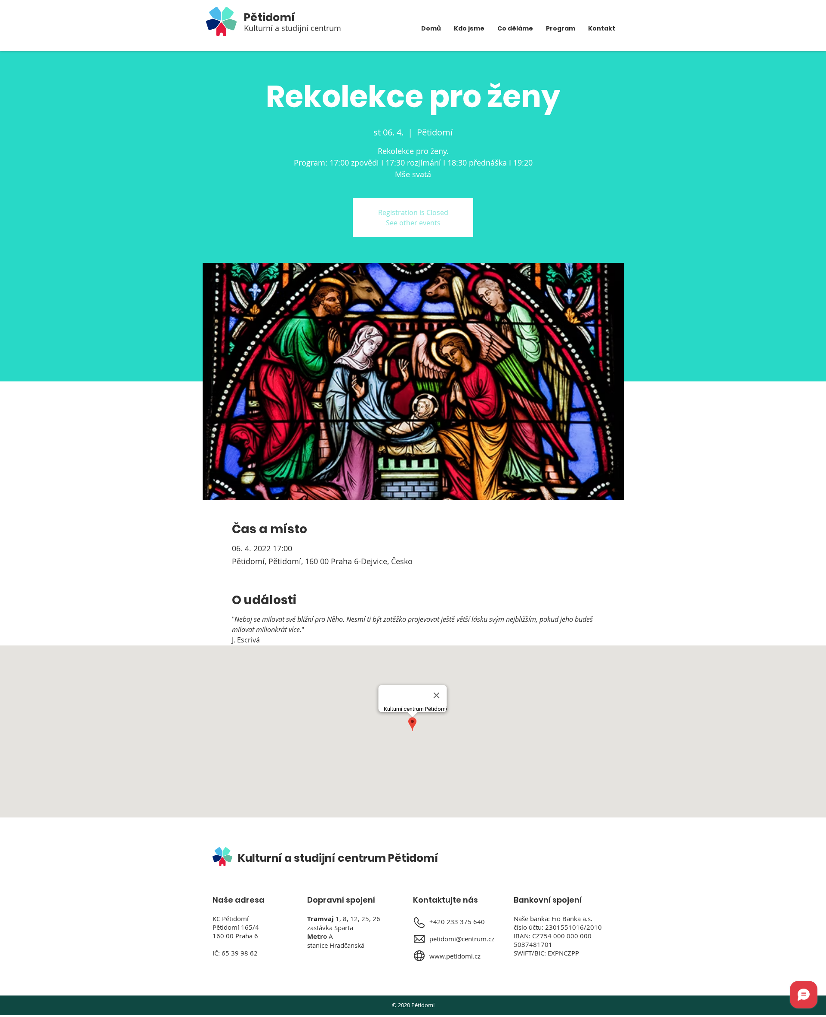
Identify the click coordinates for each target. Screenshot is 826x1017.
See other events (413, 222)
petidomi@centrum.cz (461, 938)
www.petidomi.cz (455, 956)
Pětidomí (269, 17)
